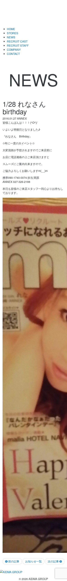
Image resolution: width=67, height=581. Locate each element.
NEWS (11, 37)
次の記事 (53, 561)
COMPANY (14, 50)
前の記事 (13, 561)
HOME (11, 29)
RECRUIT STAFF (18, 45)
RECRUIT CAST (17, 41)
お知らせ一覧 (33, 561)
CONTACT (13, 54)
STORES (12, 33)
